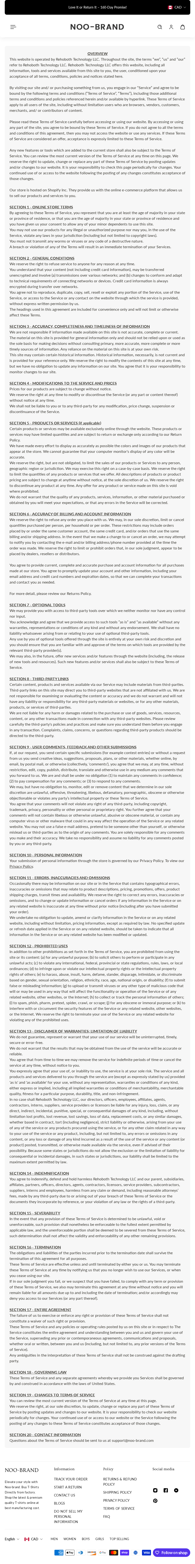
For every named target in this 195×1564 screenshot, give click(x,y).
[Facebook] (166, 1490)
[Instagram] (155, 1490)
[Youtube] (176, 1490)
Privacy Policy (21, 866)
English (10, 1539)
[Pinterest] (155, 1501)
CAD (34, 1539)
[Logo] (97, 27)
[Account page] (171, 27)
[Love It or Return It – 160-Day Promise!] (97, 7)
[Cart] (182, 27)
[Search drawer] (160, 27)
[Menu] (12, 27)
